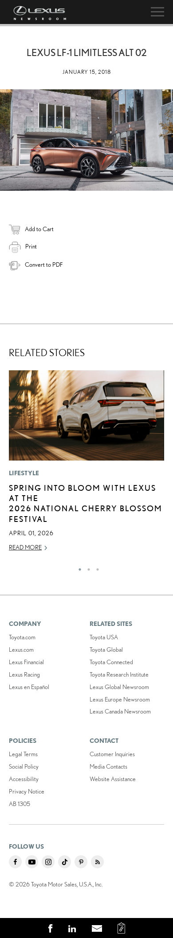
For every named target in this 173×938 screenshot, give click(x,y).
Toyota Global (106, 649)
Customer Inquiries (112, 754)
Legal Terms (23, 754)
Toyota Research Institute (119, 674)
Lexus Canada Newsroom (120, 711)
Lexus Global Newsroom (119, 686)
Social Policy (24, 766)
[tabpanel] (86, 465)
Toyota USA (104, 637)
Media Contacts (108, 766)
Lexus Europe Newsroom (120, 699)
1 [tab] (77, 567)
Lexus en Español (29, 686)
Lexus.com (21, 649)
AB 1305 (19, 803)
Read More (25, 547)
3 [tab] (95, 567)
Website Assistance (113, 778)
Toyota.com (22, 637)
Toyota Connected (111, 661)
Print (31, 246)
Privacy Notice (26, 791)
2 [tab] (86, 567)
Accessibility (24, 778)
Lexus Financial (26, 661)
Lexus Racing (24, 674)
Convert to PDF (44, 264)
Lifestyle (24, 473)
